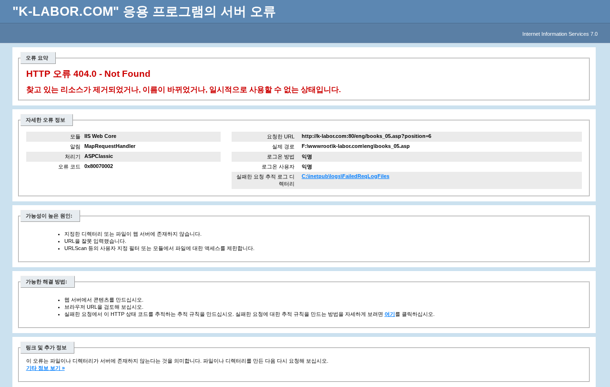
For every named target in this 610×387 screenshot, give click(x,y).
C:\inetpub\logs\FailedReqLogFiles (345, 176)
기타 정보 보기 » (45, 368)
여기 (390, 314)
